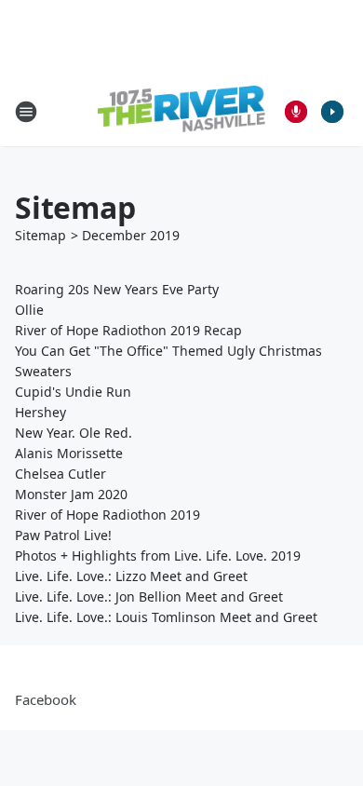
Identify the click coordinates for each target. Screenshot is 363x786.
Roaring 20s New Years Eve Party (117, 289)
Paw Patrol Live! (63, 535)
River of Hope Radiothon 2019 (107, 514)
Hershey (40, 412)
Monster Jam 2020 (71, 494)
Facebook (45, 699)
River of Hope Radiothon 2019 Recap (128, 330)
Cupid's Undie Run (73, 391)
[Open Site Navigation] (26, 112)
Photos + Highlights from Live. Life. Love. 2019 (158, 555)
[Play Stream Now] (332, 112)
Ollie (29, 309)
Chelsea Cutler (60, 473)
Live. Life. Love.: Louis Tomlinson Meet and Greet (166, 617)
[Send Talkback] (296, 112)
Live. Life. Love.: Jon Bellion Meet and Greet (149, 596)
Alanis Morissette (69, 453)
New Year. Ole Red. (73, 432)
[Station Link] (181, 111)
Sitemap (40, 235)
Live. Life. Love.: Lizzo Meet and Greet (131, 576)
